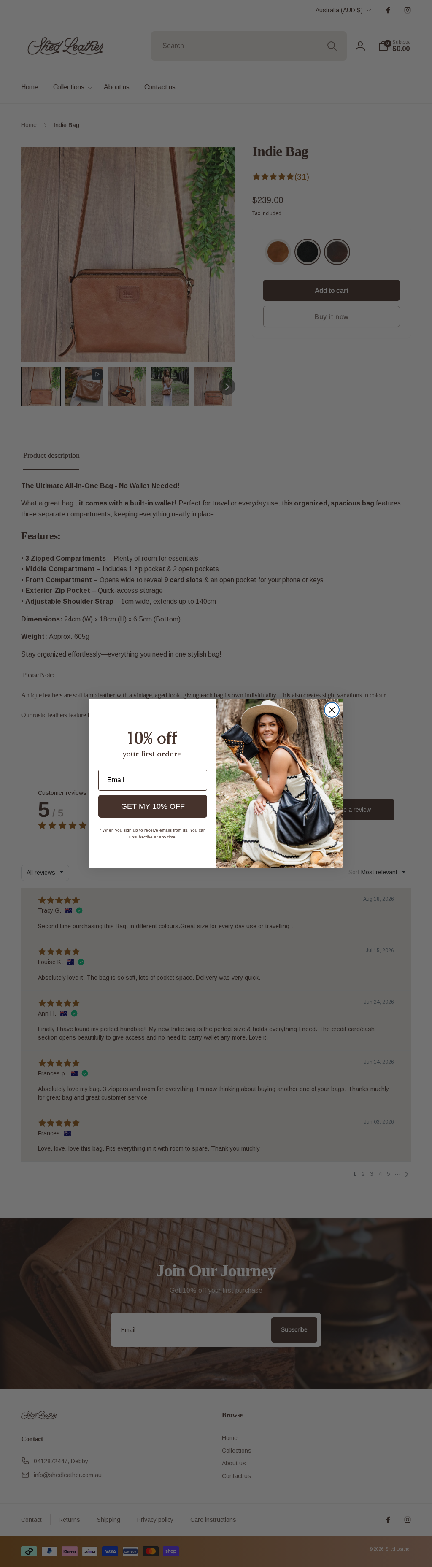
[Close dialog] (331, 709)
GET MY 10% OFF (153, 806)
